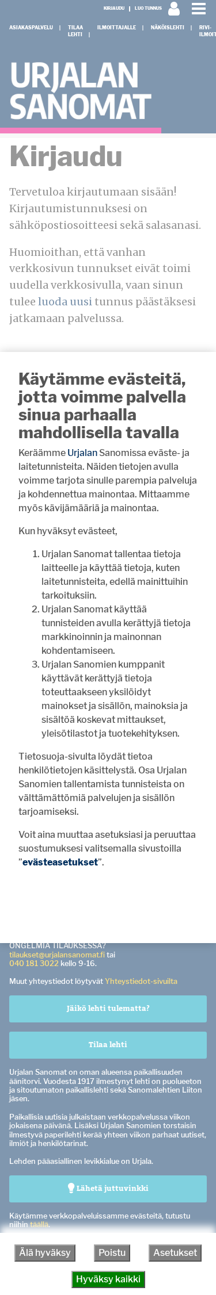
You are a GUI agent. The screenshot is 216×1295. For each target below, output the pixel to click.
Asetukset (175, 1252)
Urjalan (82, 452)
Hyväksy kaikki (108, 1279)
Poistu (112, 1252)
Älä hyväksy (45, 1252)
